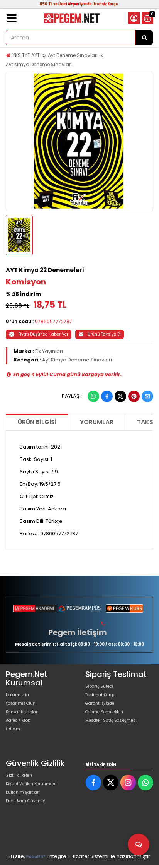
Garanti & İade (99, 703)
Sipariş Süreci (99, 686)
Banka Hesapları (22, 712)
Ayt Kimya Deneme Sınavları (39, 64)
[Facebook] (107, 396)
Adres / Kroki (18, 720)
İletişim (13, 729)
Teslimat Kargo (100, 695)
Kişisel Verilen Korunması (31, 784)
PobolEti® (36, 857)
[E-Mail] (147, 396)
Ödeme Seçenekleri (104, 712)
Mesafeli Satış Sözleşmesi (111, 720)
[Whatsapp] (93, 396)
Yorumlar (96, 422)
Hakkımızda (17, 695)
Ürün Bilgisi (37, 422)
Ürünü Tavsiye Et (104, 334)
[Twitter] (120, 396)
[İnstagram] (128, 782)
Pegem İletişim (77, 632)
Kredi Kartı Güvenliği (26, 801)
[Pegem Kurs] (124, 608)
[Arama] (144, 37)
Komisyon (26, 281)
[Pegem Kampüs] (79, 608)
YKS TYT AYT (26, 55)
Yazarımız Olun (21, 703)
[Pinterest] (134, 396)
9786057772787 (53, 321)
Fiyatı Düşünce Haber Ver (43, 334)
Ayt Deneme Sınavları (73, 55)
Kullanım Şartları (23, 792)
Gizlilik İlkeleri (19, 775)
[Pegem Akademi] (34, 608)
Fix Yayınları (49, 351)
